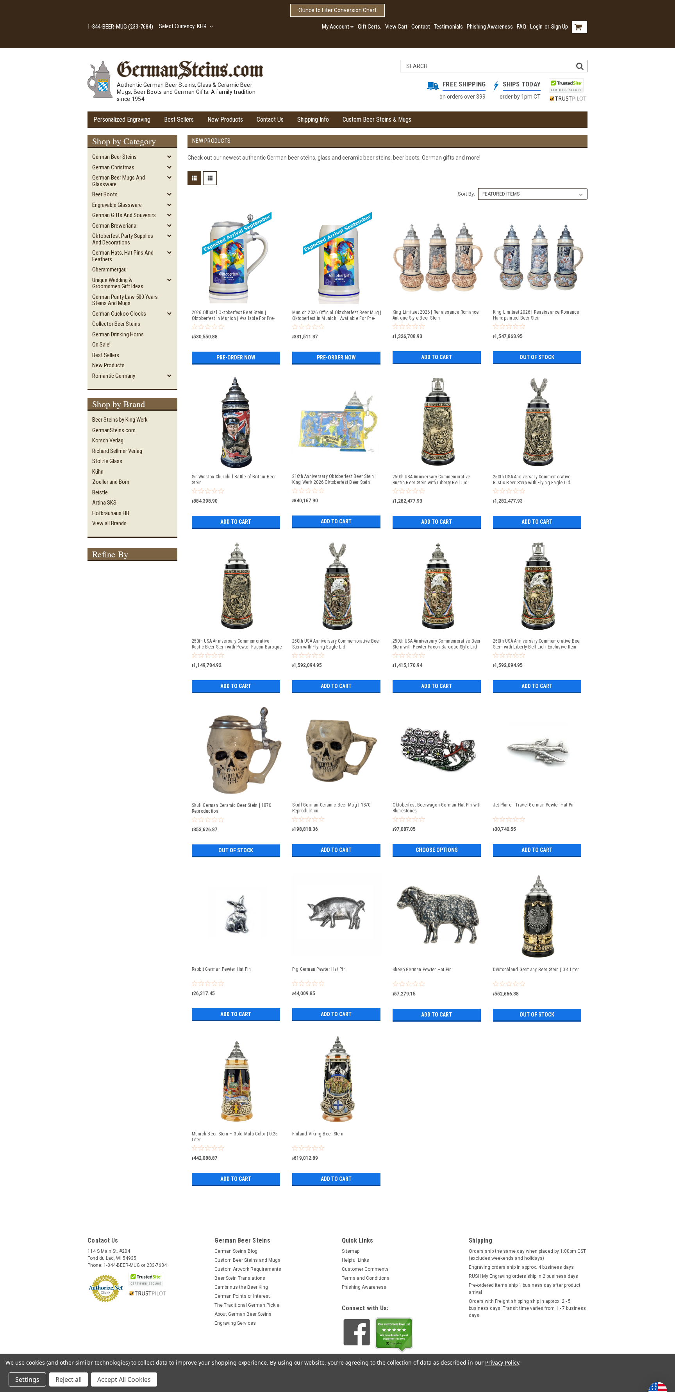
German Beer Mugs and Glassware (118, 181)
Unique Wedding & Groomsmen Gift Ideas (117, 283)
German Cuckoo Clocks (119, 313)
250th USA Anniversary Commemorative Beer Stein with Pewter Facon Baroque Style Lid (437, 644)
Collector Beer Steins (116, 323)
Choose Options (437, 850)
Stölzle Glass (107, 461)
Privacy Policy (502, 1362)
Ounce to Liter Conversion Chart (337, 10)
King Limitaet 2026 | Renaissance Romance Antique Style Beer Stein (436, 315)
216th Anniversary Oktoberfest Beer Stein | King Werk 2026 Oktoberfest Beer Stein (334, 479)
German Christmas (113, 167)
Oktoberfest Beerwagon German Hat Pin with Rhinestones (437, 808)
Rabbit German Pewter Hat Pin (221, 969)
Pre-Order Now (235, 357)
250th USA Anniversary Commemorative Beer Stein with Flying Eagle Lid (336, 644)
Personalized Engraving (121, 119)
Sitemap (350, 1251)
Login (536, 26)
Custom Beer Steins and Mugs (247, 1260)
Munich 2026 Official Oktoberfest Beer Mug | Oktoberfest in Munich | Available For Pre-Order (337, 316)
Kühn (98, 471)
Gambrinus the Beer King (241, 1287)
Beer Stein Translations (239, 1278)
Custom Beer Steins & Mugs (377, 119)
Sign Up (559, 26)
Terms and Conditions (365, 1278)
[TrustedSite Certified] (566, 85)
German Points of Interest (242, 1296)
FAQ (521, 26)
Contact (420, 26)
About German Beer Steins (242, 1314)
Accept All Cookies (124, 1379)
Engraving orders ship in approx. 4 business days (521, 1267)
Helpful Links (355, 1260)
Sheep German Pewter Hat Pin (422, 969)
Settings (27, 1379)
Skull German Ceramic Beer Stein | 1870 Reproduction (231, 808)
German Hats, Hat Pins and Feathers (123, 256)
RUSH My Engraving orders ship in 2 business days (523, 1276)
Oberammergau (109, 269)
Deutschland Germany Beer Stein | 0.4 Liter (536, 969)
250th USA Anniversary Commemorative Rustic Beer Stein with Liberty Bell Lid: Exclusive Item (431, 480)
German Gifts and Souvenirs (124, 215)
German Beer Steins (114, 156)
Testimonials (448, 26)
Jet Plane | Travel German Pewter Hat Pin (534, 805)
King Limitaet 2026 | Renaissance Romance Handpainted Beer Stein (536, 315)
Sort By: (466, 194)
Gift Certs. (369, 26)
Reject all (68, 1379)
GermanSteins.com (114, 430)
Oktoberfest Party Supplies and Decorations (122, 239)
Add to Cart (436, 357)
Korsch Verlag (107, 440)
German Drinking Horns (118, 334)
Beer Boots (105, 194)
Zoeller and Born (110, 481)
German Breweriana (114, 225)
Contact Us (270, 119)
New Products (225, 119)
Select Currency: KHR (183, 26)
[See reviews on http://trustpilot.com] (394, 1335)
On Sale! (101, 344)
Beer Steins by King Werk (120, 419)
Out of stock (537, 357)
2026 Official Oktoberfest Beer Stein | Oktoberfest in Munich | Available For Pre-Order (233, 316)
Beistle (100, 492)
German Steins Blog (235, 1251)
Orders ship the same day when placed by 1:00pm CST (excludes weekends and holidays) (527, 1254)
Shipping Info (313, 119)
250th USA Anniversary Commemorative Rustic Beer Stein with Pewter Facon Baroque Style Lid (237, 644)
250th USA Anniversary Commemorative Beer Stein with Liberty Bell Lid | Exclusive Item (537, 644)
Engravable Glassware (117, 204)
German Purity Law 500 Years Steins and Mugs (125, 300)
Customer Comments (365, 1269)
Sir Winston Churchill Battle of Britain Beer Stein (234, 479)
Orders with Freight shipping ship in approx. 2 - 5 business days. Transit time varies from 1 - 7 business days (527, 1308)
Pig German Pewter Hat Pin (319, 969)
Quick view (237, 300)
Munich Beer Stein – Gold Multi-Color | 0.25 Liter (235, 1136)
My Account (335, 26)
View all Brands (109, 523)
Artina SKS (104, 502)
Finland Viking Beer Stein (317, 1134)
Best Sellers (179, 119)
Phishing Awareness (490, 26)
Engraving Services (235, 1323)
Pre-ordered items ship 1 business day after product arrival (524, 1288)
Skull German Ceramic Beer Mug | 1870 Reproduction (331, 808)
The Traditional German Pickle (246, 1305)
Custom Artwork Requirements (247, 1269)
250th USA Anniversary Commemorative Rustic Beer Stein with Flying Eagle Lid (532, 479)
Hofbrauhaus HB (110, 513)
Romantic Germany (113, 375)
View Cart (396, 26)
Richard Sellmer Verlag (117, 450)
